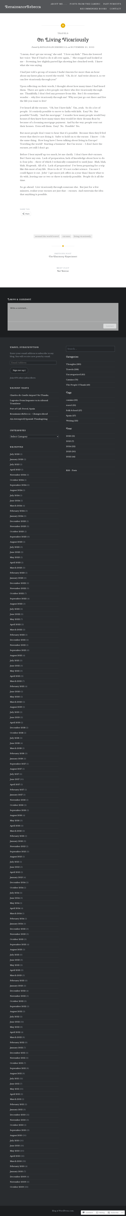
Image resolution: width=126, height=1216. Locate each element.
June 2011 (14, 1084)
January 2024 (16, 516)
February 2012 (17, 1042)
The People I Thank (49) (78, 385)
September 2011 (18, 1068)
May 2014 (14, 903)
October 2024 (17, 480)
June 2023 (15, 552)
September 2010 (18, 1130)
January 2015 (16, 877)
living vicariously (82, 236)
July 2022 (15, 609)
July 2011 (14, 1078)
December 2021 (17, 640)
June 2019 (15, 717)
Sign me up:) (19, 370)
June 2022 (15, 614)
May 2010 (15, 1151)
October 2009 (17, 1187)
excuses (66, 236)
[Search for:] (90, 349)
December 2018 (17, 727)
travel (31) (71, 405)
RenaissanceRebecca (23, 6)
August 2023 (16, 542)
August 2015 (16, 856)
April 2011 (15, 1094)
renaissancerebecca (54, 47)
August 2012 (16, 1011)
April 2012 (15, 1032)
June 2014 (15, 898)
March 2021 (16, 681)
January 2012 (16, 1047)
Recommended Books (93, 9)
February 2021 (17, 686)
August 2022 (16, 604)
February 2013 (17, 980)
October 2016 (16, 805)
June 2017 (14, 779)
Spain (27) (71, 415)
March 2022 (16, 629)
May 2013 (14, 965)
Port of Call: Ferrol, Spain (22, 409)
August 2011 (16, 1073)
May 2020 (15, 697)
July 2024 (14, 495)
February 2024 (17, 511)
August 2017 (16, 769)
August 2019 (16, 707)
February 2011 (17, 1104)
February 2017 (17, 789)
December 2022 (18, 583)
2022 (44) (70, 456)
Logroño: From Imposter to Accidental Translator (29, 402)
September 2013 (18, 944)
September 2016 (18, 810)
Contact (115, 9)
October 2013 (16, 939)
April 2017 (15, 784)
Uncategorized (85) (75, 374)
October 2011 (16, 1063)
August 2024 (16, 490)
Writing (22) (72, 421)
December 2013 (17, 929)
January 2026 (16, 459)
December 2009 (18, 1176)
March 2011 (15, 1099)
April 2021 (15, 676)
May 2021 (14, 671)
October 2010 (17, 1125)
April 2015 (15, 872)
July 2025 (14, 464)
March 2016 (16, 831)
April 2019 (15, 722)
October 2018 (16, 733)
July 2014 (14, 893)
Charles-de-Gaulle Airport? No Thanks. (29, 395)
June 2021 (15, 666)
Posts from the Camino (85, 4)
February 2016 (17, 836)
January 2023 (16, 578)
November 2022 (18, 588)
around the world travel (47, 236)
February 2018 (17, 753)
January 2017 (16, 795)
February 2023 (17, 573)
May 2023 (15, 557)
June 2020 (15, 691)
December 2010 (18, 1115)
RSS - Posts (71, 470)
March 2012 (16, 1037)
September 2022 (18, 598)
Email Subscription (24, 347)
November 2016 (18, 800)
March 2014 (16, 913)
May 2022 (15, 619)
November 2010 (18, 1120)
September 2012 (18, 1006)
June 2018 (15, 743)
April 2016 (15, 826)
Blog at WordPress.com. (63, 1211)
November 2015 (17, 846)
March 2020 (16, 702)
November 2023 (18, 526)
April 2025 (15, 469)
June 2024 (15, 500)
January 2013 (16, 986)
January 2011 (16, 1109)
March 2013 (16, 975)
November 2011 (17, 1058)
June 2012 (15, 1022)
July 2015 (14, 862)
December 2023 (18, 521)
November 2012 (18, 996)
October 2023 (17, 531)
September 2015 (18, 851)
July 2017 (14, 774)
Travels (63, 33)
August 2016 (16, 815)
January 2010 (16, 1171)
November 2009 (18, 1182)
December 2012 (17, 991)
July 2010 (14, 1140)
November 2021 (18, 645)
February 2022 (17, 635)
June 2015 (15, 867)
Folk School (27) (74, 410)
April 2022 (15, 624)
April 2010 (15, 1156)
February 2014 (17, 918)
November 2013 (18, 934)
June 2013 (15, 960)
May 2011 (14, 1089)
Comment (110, 326)
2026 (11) (70, 436)
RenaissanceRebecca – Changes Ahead (29, 414)
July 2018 (14, 738)
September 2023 (18, 537)
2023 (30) (71, 451)
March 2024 (16, 506)
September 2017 (18, 764)
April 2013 (15, 970)
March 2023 (16, 568)
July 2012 (14, 1016)
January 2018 (16, 758)
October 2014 (16, 887)
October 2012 (16, 1001)
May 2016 (14, 820)
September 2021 (18, 650)
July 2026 (15, 454)
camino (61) (72, 400)
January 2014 (16, 924)
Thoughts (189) (73, 364)
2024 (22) (70, 446)
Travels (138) (72, 369)
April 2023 (15, 562)
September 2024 (18, 485)
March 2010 (16, 1161)
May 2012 (14, 1027)
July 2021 (14, 660)
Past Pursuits (112, 4)
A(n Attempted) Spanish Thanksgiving (28, 419)
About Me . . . (59, 4)
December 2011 (17, 1053)
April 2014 (15, 908)
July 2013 (14, 955)
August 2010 (16, 1135)
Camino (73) (72, 379)
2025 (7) (70, 441)
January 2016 (16, 841)
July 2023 (15, 547)
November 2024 (18, 475)
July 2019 (14, 712)
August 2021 (16, 655)
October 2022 (17, 593)
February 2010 (17, 1166)
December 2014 (17, 882)
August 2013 (16, 949)
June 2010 (15, 1145)
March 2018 (16, 748)
